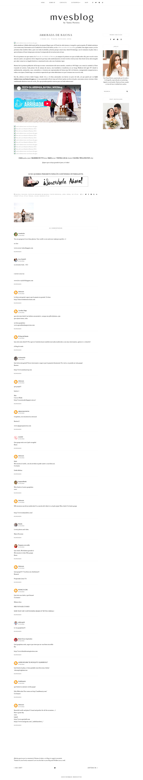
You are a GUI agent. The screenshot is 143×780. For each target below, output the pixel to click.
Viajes (36, 196)
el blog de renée (18, 346)
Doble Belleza (18, 470)
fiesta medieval (55, 194)
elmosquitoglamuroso (21, 670)
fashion (24, 194)
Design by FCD (77, 777)
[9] (25, 147)
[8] (25, 140)
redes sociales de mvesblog (67, 47)
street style (18, 196)
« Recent (18, 768)
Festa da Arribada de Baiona (38, 194)
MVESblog (69, 777)
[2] (25, 126)
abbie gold (21, 622)
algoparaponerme (23, 411)
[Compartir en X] (86, 194)
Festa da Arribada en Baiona (45, 56)
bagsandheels (22, 481)
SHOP (86, 2)
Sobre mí (52, 2)
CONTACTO (63, 2)
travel (31, 196)
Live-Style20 (22, 259)
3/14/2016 (21, 235)
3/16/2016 (21, 640)
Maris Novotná (18, 534)
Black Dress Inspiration (25, 639)
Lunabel (20, 437)
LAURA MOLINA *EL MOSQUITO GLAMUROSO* (33, 662)
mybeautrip (21, 357)
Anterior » (92, 768)
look (64, 194)
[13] (25, 151)
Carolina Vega (22, 310)
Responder (17, 251)
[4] (25, 131)
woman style (44, 196)
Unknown (21, 291)
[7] (25, 138)
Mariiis (20, 524)
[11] (25, 144)
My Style (75, 194)
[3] (25, 129)
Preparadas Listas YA (20, 579)
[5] (25, 133)
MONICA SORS (23, 590)
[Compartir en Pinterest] (91, 194)
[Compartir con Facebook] (88, 194)
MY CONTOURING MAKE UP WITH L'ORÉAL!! (38, 611)
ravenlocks (21, 233)
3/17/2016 (21, 706)
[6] (25, 135)
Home (43, 2)
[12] (25, 149)
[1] (25, 43)
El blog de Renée (23, 336)
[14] (25, 153)
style (26, 196)
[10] (25, 142)
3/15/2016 (21, 502)
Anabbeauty (22, 681)
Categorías (75, 2)
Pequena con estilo (24, 545)
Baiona (18, 194)
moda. (69, 194)
